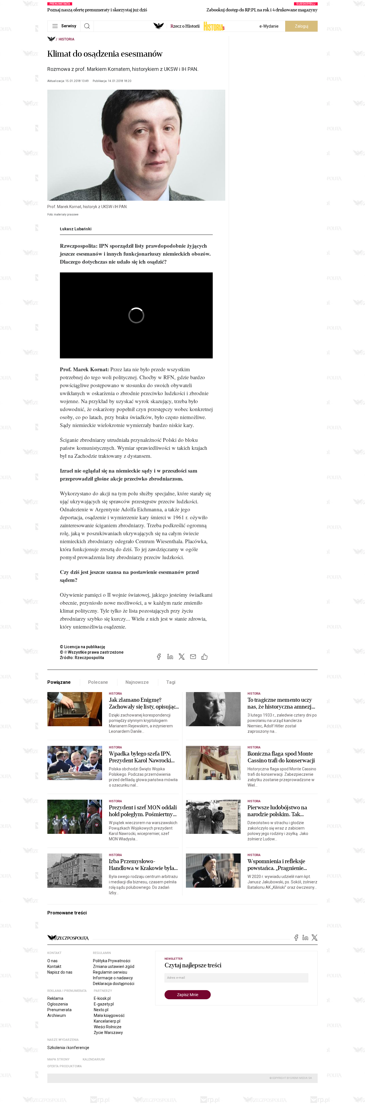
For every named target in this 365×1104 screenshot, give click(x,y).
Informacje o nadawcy (113, 978)
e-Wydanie (269, 26)
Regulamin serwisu (110, 972)
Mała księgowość (109, 1015)
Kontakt (54, 966)
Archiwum (56, 1015)
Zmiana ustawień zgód (113, 966)
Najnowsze (137, 682)
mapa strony (58, 1059)
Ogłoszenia (57, 1004)
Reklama (55, 998)
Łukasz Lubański (76, 229)
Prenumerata (59, 1009)
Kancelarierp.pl (107, 1021)
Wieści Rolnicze (107, 1027)
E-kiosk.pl (102, 998)
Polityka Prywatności (111, 961)
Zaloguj (301, 26)
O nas (52, 961)
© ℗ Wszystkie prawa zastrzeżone (91, 652)
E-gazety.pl (104, 1004)
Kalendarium (94, 1059)
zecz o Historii (185, 26)
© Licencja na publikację (83, 647)
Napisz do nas (59, 972)
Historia (66, 39)
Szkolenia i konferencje (68, 1047)
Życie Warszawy (108, 1032)
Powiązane (59, 682)
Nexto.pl (101, 1009)
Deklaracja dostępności (113, 983)
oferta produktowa (64, 1066)
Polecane (98, 682)
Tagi (170, 682)
